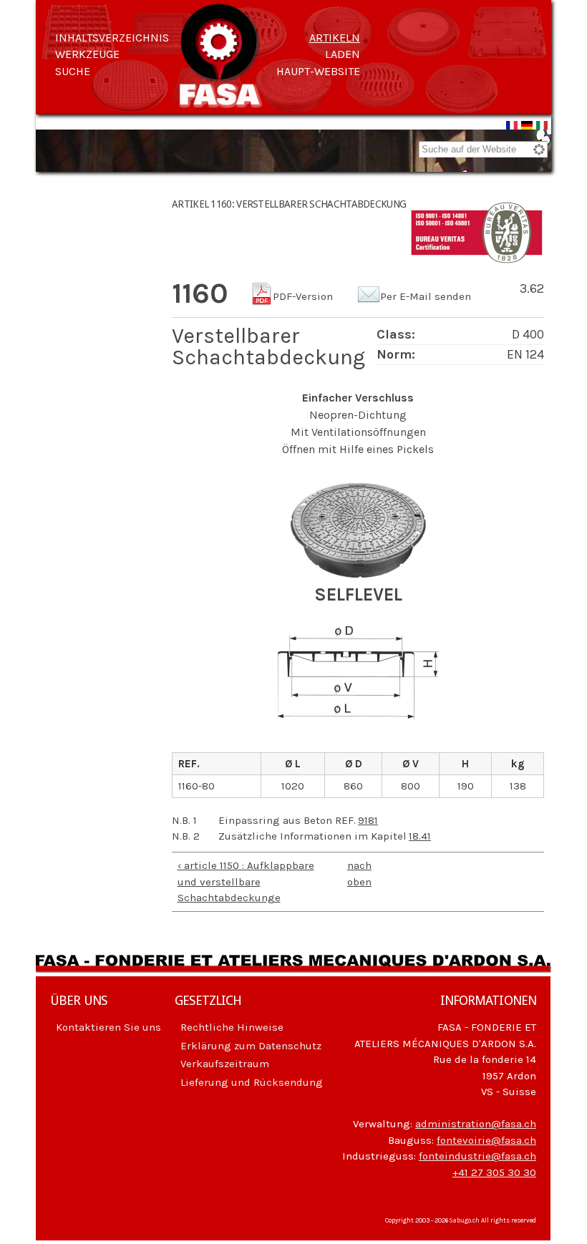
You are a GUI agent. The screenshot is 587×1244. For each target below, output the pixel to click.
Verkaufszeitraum (224, 1063)
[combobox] (483, 149)
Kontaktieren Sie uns (108, 1027)
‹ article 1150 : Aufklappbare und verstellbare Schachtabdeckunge (246, 881)
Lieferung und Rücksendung (251, 1082)
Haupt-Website (318, 71)
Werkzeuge (87, 54)
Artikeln (334, 37)
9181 (368, 820)
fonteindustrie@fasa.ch (477, 1156)
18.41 (420, 836)
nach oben (354, 873)
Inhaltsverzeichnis (112, 37)
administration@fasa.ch (475, 1123)
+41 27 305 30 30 (494, 1172)
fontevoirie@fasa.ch (486, 1140)
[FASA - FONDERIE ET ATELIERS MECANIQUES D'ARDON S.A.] (220, 101)
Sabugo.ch (465, 1220)
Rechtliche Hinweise (231, 1027)
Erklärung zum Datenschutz (250, 1045)
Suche (72, 71)
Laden (342, 54)
